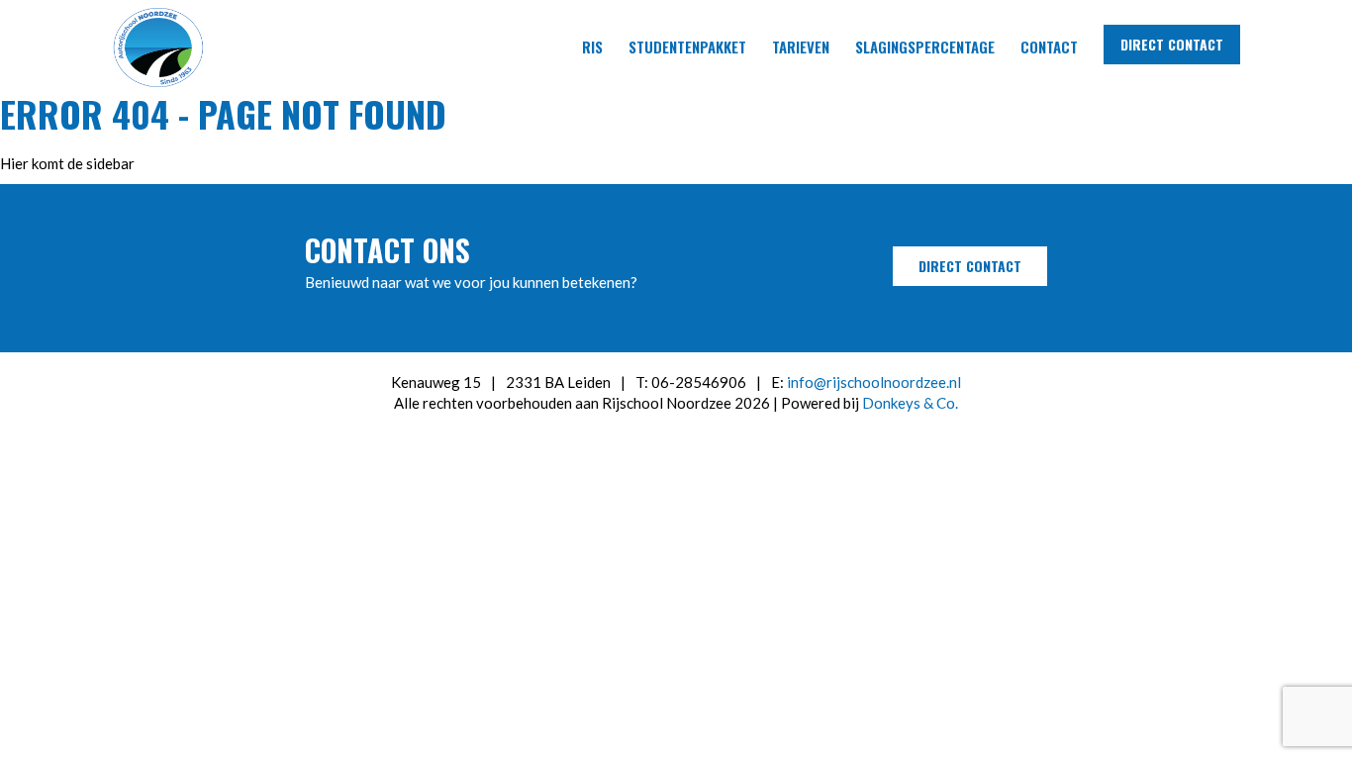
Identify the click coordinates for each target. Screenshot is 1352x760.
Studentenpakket (687, 46)
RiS (592, 46)
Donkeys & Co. (910, 403)
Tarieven (800, 46)
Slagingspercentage (925, 46)
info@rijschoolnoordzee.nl (874, 382)
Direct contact (1171, 44)
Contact (1049, 46)
